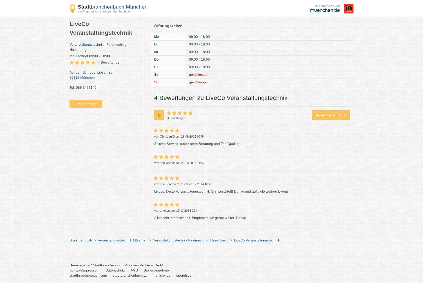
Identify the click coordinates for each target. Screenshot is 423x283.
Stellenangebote (156, 270)
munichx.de (161, 275)
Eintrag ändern (85, 104)
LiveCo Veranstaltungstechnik (257, 240)
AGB (134, 270)
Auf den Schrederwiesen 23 (91, 74)
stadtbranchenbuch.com (88, 275)
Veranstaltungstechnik (87, 44)
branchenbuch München (113, 7)
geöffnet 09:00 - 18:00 (90, 56)
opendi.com (185, 275)
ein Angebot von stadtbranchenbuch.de (104, 11)
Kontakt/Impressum (85, 270)
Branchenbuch (81, 240)
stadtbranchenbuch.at (130, 275)
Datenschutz (115, 270)
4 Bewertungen (109, 62)
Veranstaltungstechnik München (122, 240)
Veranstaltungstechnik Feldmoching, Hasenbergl (190, 240)
